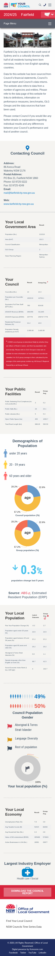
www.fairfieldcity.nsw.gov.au (19, 204)
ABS (24, 593)
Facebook (13, 953)
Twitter (23, 953)
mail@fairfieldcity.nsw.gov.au (19, 193)
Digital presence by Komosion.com (27, 949)
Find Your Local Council (19, 921)
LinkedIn (42, 953)
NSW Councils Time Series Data (24, 926)
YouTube (32, 953)
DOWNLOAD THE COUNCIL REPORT (27, 892)
